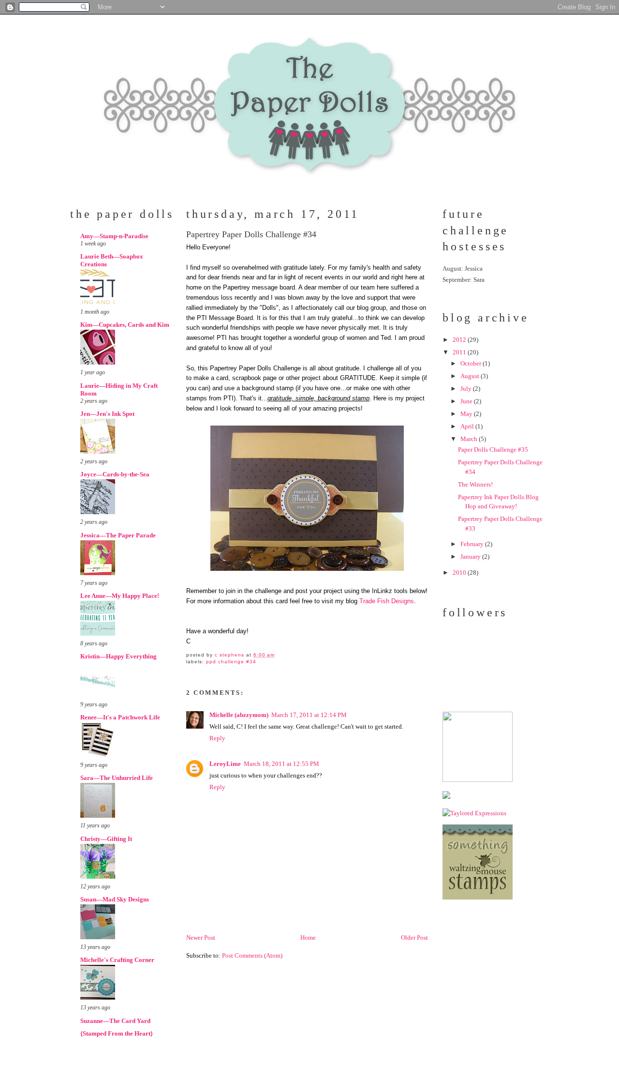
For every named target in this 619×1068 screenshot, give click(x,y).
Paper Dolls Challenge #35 (493, 449)
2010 (460, 572)
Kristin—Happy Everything (118, 656)
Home (308, 937)
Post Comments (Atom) (252, 955)
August (470, 376)
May (467, 413)
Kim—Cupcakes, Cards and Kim (124, 324)
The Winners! (475, 484)
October (471, 363)
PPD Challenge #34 (231, 661)
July (466, 388)
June (467, 401)
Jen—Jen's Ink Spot (107, 413)
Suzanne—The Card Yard (115, 1020)
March (469, 438)
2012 (460, 339)
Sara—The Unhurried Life (116, 777)
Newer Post (200, 937)
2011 (460, 352)
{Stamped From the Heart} (116, 1033)
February (472, 544)
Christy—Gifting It (106, 838)
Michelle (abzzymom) (238, 714)
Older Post (414, 937)
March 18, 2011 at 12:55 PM (281, 763)
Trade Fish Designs (386, 601)
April (467, 426)
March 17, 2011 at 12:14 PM (309, 714)
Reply (217, 738)
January (471, 556)
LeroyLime (225, 763)
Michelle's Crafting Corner (117, 959)
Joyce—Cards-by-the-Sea (114, 474)
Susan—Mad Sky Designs (114, 899)
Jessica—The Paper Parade (118, 535)
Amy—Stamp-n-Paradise (114, 236)
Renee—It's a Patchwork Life (120, 717)
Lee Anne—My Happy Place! (119, 595)
